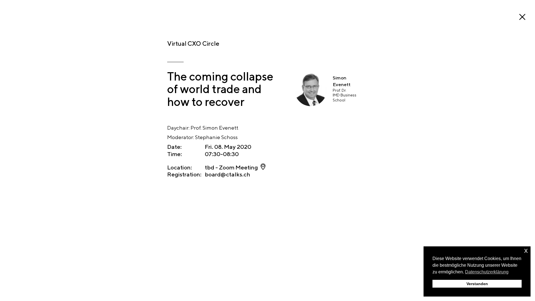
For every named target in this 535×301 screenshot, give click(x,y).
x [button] (526, 250)
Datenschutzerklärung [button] (487, 272)
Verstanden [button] (477, 283)
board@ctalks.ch (227, 174)
